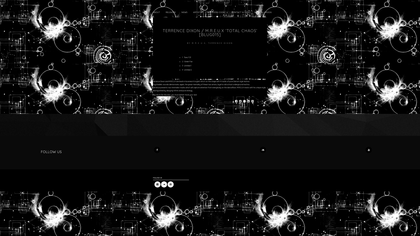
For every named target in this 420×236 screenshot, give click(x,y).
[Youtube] (171, 184)
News (184, 12)
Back (159, 101)
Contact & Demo (241, 12)
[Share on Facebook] (236, 101)
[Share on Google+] (244, 101)
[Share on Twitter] (240, 101)
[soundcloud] (164, 184)
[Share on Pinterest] (252, 101)
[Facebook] (158, 184)
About (156, 12)
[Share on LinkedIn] (248, 101)
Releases (171, 12)
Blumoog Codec (216, 12)
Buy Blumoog (264, 12)
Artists (197, 12)
